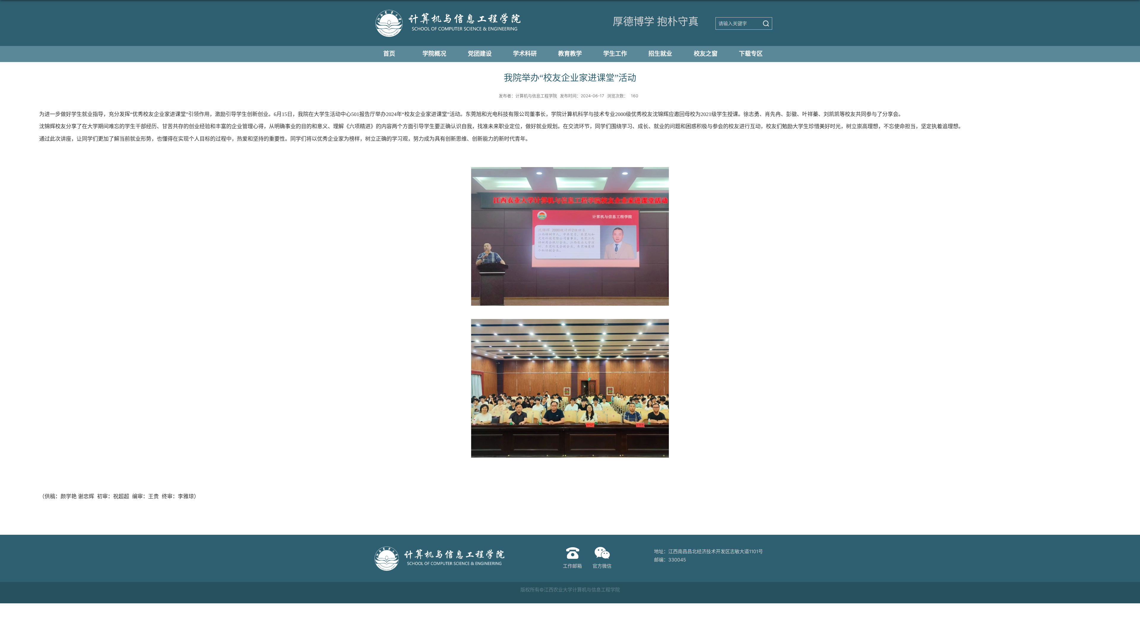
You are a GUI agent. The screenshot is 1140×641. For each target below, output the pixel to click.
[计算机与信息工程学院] (444, 22)
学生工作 (615, 53)
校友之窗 (706, 53)
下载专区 (751, 53)
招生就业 (660, 53)
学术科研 (525, 53)
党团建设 (480, 53)
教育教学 (570, 53)
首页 (389, 53)
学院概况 (434, 53)
